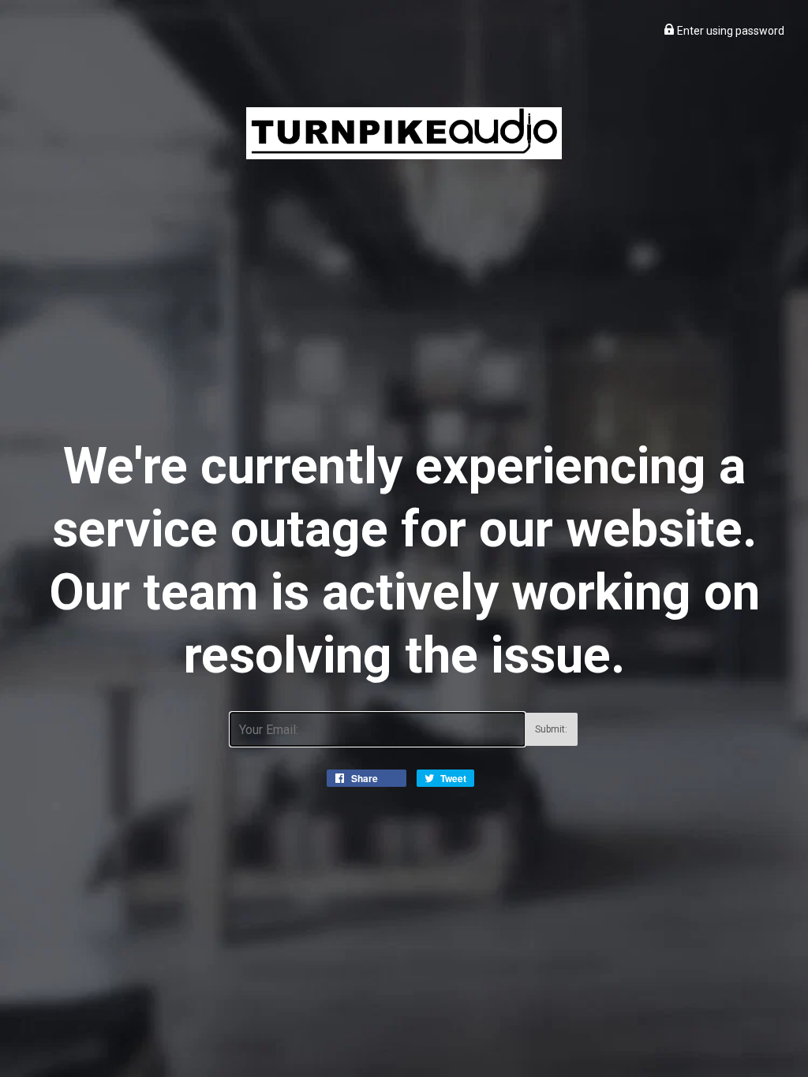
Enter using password (729, 30)
